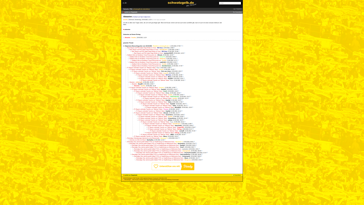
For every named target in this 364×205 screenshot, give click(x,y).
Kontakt (141, 179)
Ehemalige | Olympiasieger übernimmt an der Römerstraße (143, 138)
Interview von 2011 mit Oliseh (137, 140)
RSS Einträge (127, 179)
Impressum (146, 179)
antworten (127, 29)
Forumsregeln (175, 179)
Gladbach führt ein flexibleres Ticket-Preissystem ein (141, 55)
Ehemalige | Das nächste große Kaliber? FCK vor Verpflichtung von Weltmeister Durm (150, 141)
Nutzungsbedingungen (155, 179)
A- (123, 3)
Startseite (126, 9)
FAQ (131, 9)
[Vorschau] (181, 46)
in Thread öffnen (238, 12)
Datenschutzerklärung (166, 179)
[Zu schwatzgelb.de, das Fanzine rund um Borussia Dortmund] (182, 3)
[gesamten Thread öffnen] (182, 46)
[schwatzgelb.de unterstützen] (173, 170)
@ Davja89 (162, 19)
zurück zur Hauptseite (130, 12)
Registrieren (239, 8)
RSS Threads (135, 179)
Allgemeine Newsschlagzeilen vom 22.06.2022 (138, 46)
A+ (126, 3)
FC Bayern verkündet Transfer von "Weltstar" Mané (141, 67)
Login (234, 8)
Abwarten (132, 82)
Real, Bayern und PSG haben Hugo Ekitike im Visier (141, 47)
